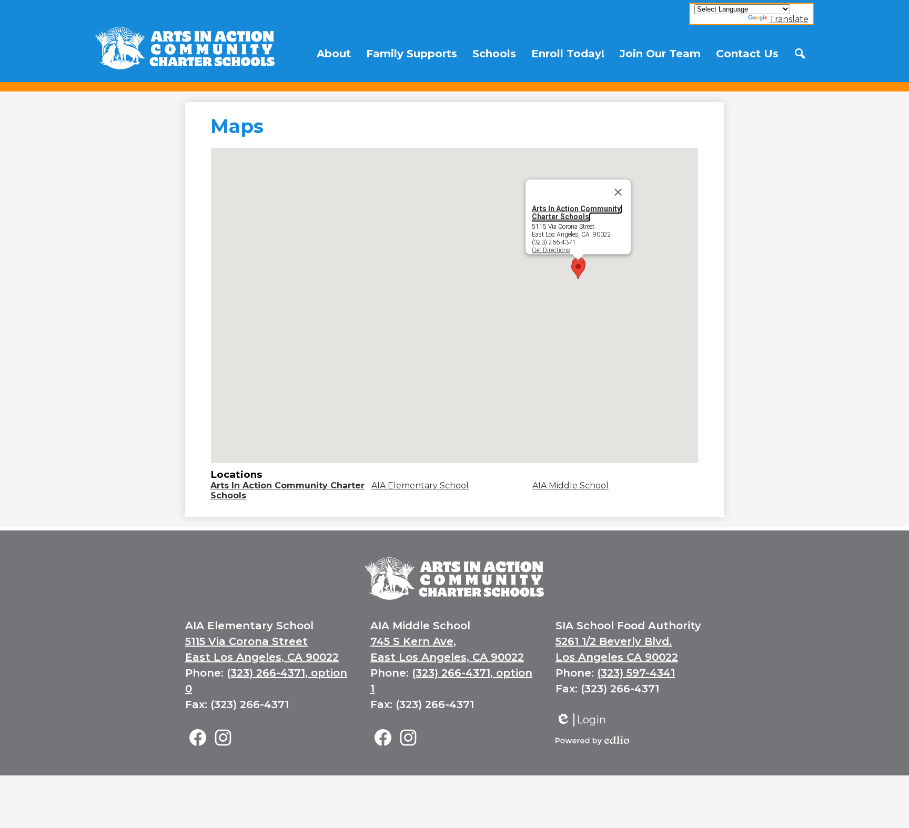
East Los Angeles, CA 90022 (262, 657)
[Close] (618, 192)
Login (581, 720)
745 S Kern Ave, (413, 641)
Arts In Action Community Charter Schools (576, 213)
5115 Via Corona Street (246, 641)
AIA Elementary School (420, 485)
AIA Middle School (570, 485)
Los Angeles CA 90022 (617, 657)
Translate (789, 19)
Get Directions (551, 249)
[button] (333, 53)
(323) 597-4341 (636, 673)
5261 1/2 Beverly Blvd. (614, 641)
